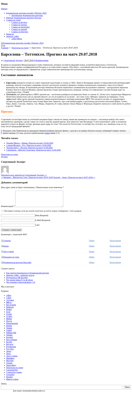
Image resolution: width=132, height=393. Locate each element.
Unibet (9, 330)
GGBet (9, 316)
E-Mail (38, 220)
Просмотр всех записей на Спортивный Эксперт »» (24, 175)
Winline (9, 335)
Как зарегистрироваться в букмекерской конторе (27, 273)
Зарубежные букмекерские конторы (27, 15)
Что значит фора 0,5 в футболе (19, 280)
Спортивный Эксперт (13, 60)
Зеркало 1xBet (12, 36)
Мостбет (10, 361)
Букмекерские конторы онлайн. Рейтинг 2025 (26, 13)
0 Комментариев (41, 60)
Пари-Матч (11, 365)
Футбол (4, 157)
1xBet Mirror (16, 39)
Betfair (9, 309)
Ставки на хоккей (19, 29)
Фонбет (9, 377)
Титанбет (10, 374)
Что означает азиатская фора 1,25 (20, 282)
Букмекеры (11, 347)
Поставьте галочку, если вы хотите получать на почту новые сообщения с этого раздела (42, 211)
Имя (37, 215)
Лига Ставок (11, 356)
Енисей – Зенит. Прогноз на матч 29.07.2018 (74, 177)
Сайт (37, 225)
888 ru (8, 302)
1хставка (10, 300)
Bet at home (11, 305)
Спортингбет (12, 370)
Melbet (9, 319)
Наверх (4, 9)
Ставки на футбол (19, 22)
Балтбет (9, 337)
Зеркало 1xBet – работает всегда (20, 275)
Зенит (8, 351)
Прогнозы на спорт (20, 48)
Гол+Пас (10, 349)
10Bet (8, 295)
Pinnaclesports (12, 323)
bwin (8, 312)
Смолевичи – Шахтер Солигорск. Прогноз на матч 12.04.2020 (33, 150)
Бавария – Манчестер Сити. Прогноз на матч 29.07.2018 (27, 177)
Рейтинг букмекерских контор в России (23, 18)
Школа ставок (12, 379)
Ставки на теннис (19, 25)
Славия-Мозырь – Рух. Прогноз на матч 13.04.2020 (28, 145)
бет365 (9, 342)
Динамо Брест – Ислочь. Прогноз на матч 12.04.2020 (29, 148)
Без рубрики (11, 340)
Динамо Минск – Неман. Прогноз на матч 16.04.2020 (29, 143)
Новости (10, 34)
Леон (8, 354)
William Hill (11, 333)
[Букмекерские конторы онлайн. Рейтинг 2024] (22, 43)
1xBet (8, 298)
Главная (5, 48)
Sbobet (9, 326)
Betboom (10, 307)
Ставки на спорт (13, 20)
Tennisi (9, 328)
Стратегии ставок (14, 372)
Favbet (9, 314)
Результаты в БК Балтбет (17, 278)
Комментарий (8, 206)
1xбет (47, 133)
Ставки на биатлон (19, 32)
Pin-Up (9, 321)
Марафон (10, 358)
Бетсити (9, 344)
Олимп (9, 363)
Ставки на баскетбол (20, 27)
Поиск (4, 384)
